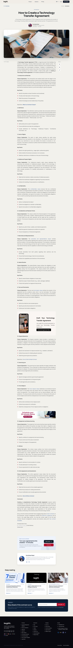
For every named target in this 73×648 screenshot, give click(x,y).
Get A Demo (36, 626)
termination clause (38, 290)
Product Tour (36, 631)
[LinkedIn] (27, 562)
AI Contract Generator (25, 634)
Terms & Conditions (48, 628)
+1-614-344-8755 (61, 626)
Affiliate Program (48, 631)
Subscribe (60, 604)
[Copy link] (59, 70)
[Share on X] (59, 64)
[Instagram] (7, 631)
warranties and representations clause (41, 239)
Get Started (66, 1)
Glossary (35, 629)
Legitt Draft (23, 639)
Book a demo (48, 541)
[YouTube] (13, 631)
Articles (62, 6)
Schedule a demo (20, 527)
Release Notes (36, 634)
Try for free (49, 544)
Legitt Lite (23, 629)
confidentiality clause (35, 189)
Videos (35, 628)
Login (61, 1)
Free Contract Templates (26, 637)
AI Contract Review (25, 635)
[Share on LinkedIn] (59, 67)
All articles (7, 6)
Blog (34, 624)
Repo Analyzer (24, 632)
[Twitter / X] (29, 562)
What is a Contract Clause (29, 104)
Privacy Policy (61, 607)
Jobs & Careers (48, 629)
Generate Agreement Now (44, 330)
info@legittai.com (61, 624)
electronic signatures (47, 515)
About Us (47, 624)
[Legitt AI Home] (14, 1)
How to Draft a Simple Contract (30, 359)
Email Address (30, 525)
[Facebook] (5, 631)
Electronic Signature (25, 627)
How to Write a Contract (28, 496)
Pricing (42, 1)
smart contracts (50, 513)
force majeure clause (35, 388)
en (57, 1)
